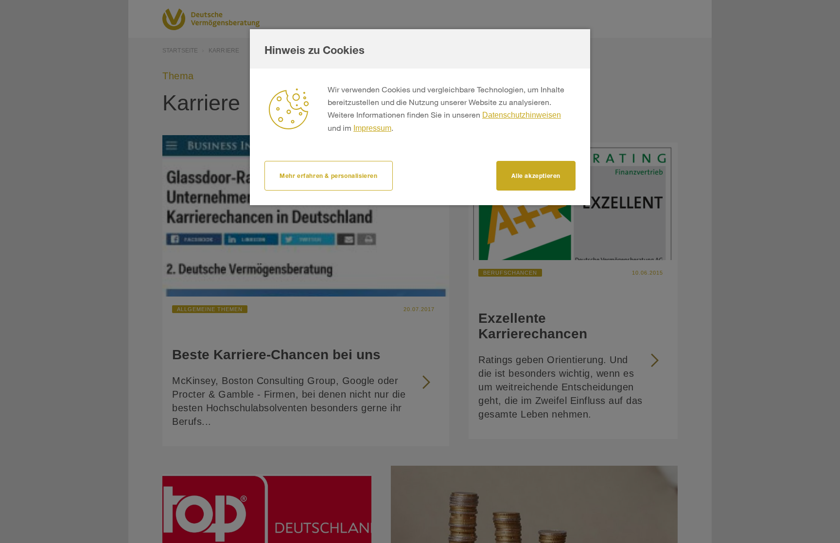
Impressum (372, 128)
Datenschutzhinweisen (521, 115)
